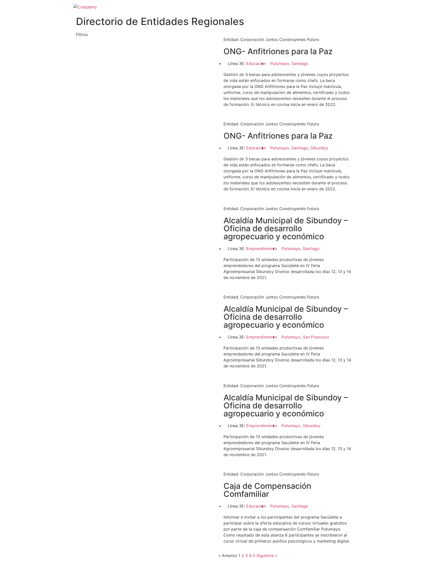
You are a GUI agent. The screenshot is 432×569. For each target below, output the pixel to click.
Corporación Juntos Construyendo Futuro (279, 39)
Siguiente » (267, 555)
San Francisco (316, 336)
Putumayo (279, 63)
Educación (256, 63)
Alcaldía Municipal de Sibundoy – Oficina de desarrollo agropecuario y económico (286, 228)
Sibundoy (319, 147)
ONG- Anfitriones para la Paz (278, 51)
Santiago (300, 63)
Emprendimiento (261, 248)
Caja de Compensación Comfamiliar (267, 490)
